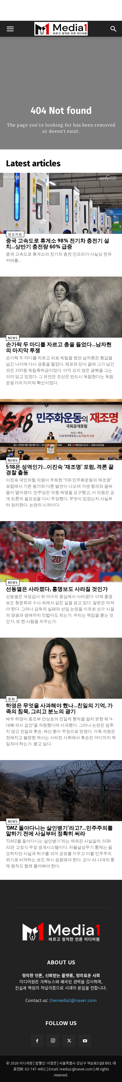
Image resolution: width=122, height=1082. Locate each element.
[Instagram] (53, 1040)
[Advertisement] (61, 10)
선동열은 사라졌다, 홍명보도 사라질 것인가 (57, 589)
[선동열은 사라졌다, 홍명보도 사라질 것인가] (61, 551)
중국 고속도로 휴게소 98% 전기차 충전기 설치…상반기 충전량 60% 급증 (57, 243)
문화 (11, 699)
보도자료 (15, 234)
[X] (69, 1041)
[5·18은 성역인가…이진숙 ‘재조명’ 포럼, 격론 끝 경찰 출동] (61, 429)
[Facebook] (37, 1041)
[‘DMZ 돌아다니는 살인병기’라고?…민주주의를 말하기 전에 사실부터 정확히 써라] (61, 790)
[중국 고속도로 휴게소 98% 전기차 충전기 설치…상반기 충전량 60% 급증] (61, 203)
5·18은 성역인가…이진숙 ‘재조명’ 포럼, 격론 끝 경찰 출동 (60, 470)
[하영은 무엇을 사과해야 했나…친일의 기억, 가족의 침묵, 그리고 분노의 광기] (61, 668)
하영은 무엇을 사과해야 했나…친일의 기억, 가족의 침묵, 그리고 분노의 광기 (59, 708)
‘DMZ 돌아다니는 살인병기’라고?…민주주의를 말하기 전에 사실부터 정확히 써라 (59, 831)
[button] (10, 29)
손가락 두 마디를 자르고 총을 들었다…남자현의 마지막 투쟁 (59, 347)
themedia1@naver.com (73, 1000)
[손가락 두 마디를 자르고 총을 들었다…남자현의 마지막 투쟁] (61, 307)
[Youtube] (85, 1041)
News (12, 338)
